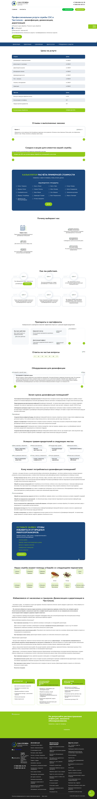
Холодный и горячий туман (55, 765)
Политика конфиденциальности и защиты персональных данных (26, 796)
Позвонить (17, 36)
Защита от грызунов (53, 780)
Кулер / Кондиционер (72, 189)
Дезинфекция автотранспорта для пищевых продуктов (48, 702)
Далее (48, 204)
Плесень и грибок (80, 587)
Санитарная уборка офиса (36, 745)
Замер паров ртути (19, 699)
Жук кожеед (55, 587)
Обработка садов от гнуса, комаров (57, 771)
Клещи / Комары (71, 186)
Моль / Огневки (54, 189)
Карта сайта (44, 796)
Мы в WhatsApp (68, 9)
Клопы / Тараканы (22, 186)
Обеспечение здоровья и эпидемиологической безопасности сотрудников (48, 695)
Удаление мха (71, 757)
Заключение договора (72, 192)
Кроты (67, 587)
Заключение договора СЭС (71, 699)
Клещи (67, 580)
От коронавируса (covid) (36, 750)
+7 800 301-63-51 (79, 4)
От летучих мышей (53, 782)
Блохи (54, 580)
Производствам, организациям (37, 774)
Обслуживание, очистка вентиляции (38, 789)
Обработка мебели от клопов (22, 691)
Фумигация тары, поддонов (74, 782)
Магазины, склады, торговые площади (39, 757)
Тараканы (29, 573)
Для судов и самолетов (36, 776)
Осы (80, 573)
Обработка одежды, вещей (46, 691)
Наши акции (94, 26)
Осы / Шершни (54, 192)
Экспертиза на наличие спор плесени (22, 689)
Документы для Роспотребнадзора (22, 199)
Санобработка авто (22, 192)
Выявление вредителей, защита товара (47, 699)
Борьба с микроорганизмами (37, 747)
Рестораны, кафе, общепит (36, 752)
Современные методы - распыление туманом (24, 694)
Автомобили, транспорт (36, 762)
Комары (17, 587)
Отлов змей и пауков (53, 785)
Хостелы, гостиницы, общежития (38, 755)
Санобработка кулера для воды (75, 791)
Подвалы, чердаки (35, 760)
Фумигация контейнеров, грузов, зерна (76, 785)
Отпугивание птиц (53, 791)
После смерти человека (36, 771)
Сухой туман (71, 767)
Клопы (17, 573)
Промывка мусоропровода (36, 779)
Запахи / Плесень (38, 189)
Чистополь (18, 749)
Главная (14, 9)
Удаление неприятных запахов (75, 772)
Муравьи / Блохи (22, 189)
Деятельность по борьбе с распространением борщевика (72, 688)
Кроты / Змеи (53, 186)
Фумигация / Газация (39, 195)
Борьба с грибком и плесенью (74, 770)
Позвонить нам (80, 9)
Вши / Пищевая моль (55, 195)
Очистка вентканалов (20, 696)
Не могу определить (39, 198)
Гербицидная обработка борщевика (76, 748)
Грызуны (42, 587)
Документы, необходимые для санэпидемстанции (47, 689)
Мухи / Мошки (37, 192)
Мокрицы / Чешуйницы (23, 195)
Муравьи (42, 573)
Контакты (23, 9)
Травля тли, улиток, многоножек (56, 774)
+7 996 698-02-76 (79, 2)
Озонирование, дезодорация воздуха (39, 765)
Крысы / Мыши (37, 186)
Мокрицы (29, 587)
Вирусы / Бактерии (71, 195)
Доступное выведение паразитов (23, 685)
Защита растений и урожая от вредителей (72, 691)
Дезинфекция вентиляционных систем (72, 696)
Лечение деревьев (72, 755)
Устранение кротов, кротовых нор (73, 693)
